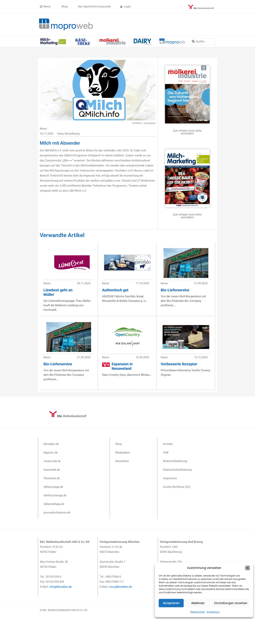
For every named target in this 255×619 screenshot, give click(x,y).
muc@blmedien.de (120, 586)
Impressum (213, 611)
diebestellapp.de (54, 504)
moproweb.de (52, 461)
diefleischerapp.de (55, 495)
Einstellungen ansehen (230, 603)
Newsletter (122, 461)
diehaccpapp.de (53, 487)
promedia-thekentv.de (57, 512)
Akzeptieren (171, 603)
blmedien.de (51, 444)
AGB (165, 452)
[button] (247, 568)
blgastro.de (51, 452)
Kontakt (168, 444)
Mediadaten (122, 452)
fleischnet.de (52, 478)
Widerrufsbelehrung (175, 461)
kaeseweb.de (52, 469)
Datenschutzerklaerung (177, 469)
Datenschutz (197, 611)
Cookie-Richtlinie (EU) (176, 487)
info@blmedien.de (60, 586)
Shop (118, 444)
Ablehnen (198, 603)
